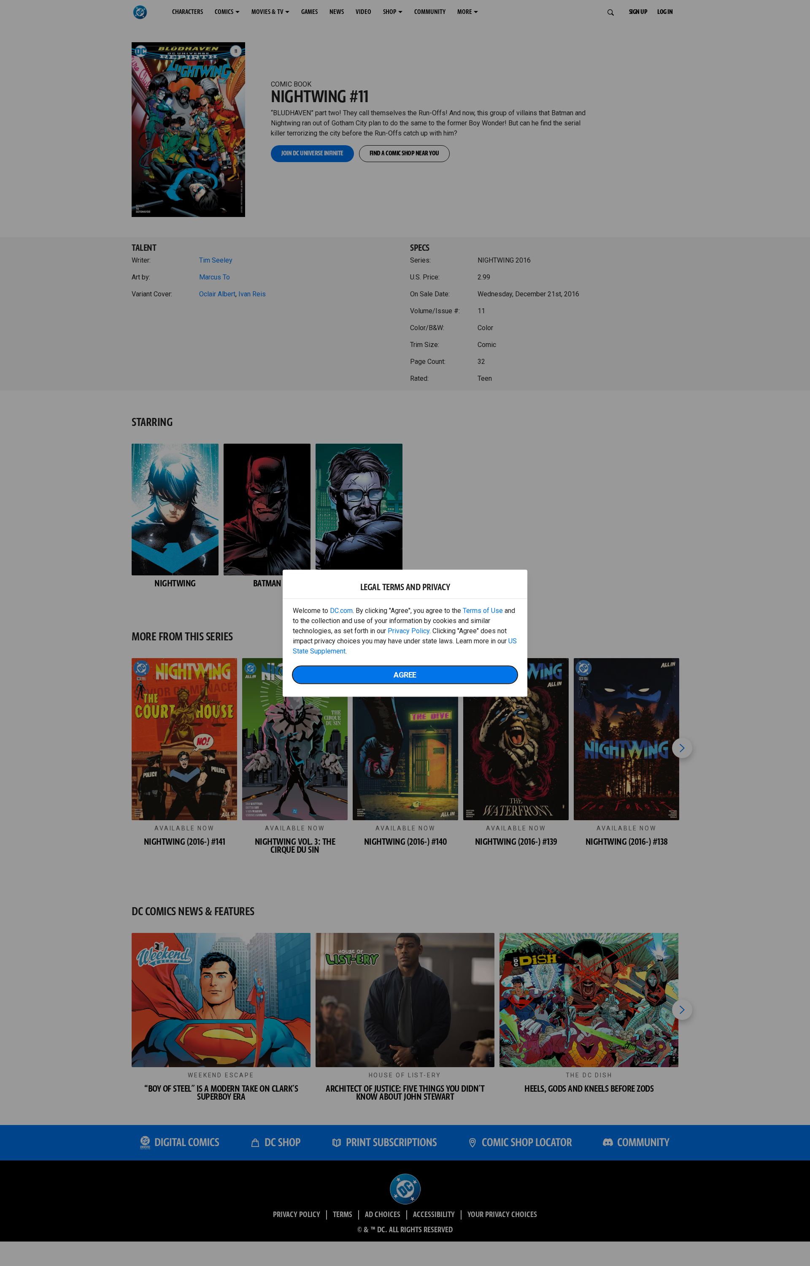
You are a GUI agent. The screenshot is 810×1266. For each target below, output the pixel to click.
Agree (405, 674)
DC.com (341, 610)
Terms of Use (483, 610)
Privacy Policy (408, 630)
